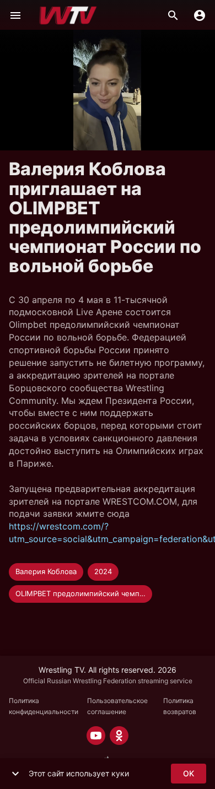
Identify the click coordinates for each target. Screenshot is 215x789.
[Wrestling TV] (68, 15)
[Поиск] (173, 15)
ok (188, 773)
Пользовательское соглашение (117, 706)
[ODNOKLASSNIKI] (119, 735)
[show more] (15, 773)
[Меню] (15, 15)
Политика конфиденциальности (43, 706)
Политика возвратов (179, 706)
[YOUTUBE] (96, 735)
